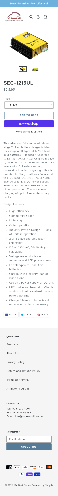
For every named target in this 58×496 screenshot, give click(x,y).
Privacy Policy (15, 362)
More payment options (29, 131)
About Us (12, 353)
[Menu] (52, 16)
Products (12, 344)
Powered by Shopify (42, 485)
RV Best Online (22, 485)
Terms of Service (17, 380)
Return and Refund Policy (23, 371)
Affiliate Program (17, 388)
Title (7, 98)
